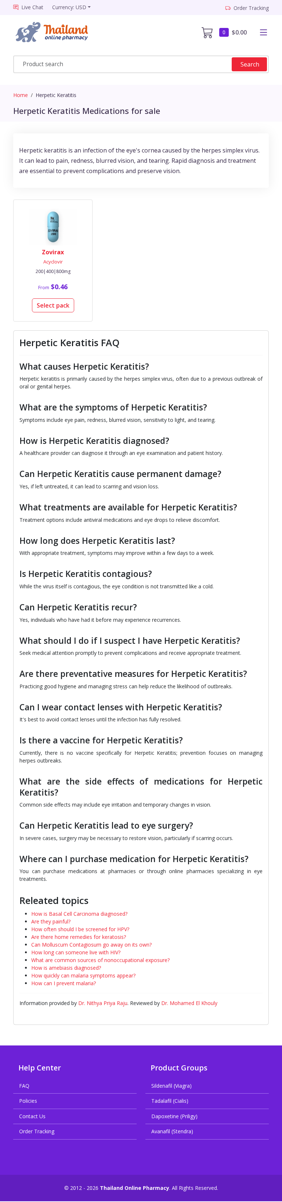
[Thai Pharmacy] (54, 32)
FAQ (24, 1085)
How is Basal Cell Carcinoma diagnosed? (79, 913)
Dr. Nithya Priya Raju (102, 1003)
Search (250, 64)
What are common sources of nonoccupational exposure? (100, 960)
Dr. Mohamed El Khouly (189, 1003)
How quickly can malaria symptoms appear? (83, 975)
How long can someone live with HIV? (75, 952)
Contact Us (32, 1116)
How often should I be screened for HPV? (80, 929)
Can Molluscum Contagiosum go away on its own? (91, 944)
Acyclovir (53, 261)
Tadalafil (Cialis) (169, 1100)
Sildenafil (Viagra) (171, 1085)
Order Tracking (36, 1131)
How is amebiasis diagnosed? (66, 967)
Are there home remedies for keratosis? (78, 936)
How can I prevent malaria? (63, 983)
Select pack (53, 305)
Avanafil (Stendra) (172, 1131)
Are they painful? (50, 921)
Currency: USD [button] (69, 7)
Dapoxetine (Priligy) (174, 1116)
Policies (28, 1100)
